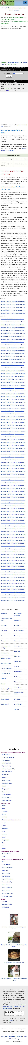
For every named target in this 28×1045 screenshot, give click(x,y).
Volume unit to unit (7, 893)
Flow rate (4, 817)
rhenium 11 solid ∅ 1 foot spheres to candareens (12, 376)
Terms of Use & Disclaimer (15, 1036)
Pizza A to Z (17, 625)
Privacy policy (4, 1036)
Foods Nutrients (6, 794)
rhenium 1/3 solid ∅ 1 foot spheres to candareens (13, 304)
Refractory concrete (5, 658)
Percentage (5, 828)
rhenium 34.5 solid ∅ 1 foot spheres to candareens (13, 511)
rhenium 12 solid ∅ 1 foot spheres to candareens (12, 382)
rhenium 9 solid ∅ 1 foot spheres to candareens (12, 365)
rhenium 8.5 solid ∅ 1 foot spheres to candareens (13, 362)
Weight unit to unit (7, 896)
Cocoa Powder (6, 864)
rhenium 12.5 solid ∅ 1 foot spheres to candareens (13, 385)
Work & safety (17, 661)
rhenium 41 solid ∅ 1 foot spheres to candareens (12, 549)
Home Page (4, 613)
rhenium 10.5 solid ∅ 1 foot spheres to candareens (13, 373)
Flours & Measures (7, 867)
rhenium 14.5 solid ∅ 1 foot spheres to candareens (13, 396)
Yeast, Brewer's (6, 884)
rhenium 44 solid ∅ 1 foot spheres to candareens (12, 566)
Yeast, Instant (6, 890)
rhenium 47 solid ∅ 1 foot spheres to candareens (12, 583)
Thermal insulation (5, 673)
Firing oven (17, 651)
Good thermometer (5, 694)
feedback (11, 1020)
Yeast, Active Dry (7, 882)
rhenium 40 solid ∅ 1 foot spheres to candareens (12, 543)
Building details (5, 653)
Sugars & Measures (7, 879)
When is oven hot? (18, 630)
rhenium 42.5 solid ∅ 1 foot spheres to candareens (13, 557)
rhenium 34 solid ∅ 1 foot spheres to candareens (12, 508)
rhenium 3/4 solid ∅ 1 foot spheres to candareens (13, 313)
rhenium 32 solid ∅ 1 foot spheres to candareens (12, 497)
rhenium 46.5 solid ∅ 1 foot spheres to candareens (13, 580)
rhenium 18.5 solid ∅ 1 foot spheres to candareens (13, 419)
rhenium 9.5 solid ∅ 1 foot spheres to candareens (13, 367)
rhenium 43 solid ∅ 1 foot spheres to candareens (12, 560)
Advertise (11, 1039)
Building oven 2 (5, 704)
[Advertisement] (14, 45)
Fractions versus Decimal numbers (11, 820)
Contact (25, 1036)
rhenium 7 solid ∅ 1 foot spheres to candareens (12, 353)
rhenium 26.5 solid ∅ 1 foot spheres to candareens (13, 465)
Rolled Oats (5, 774)
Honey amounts (6, 763)
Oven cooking (17, 641)
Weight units (5, 800)
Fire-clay (3, 683)
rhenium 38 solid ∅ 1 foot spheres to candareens (12, 531)
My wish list (17, 699)
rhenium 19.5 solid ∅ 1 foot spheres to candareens (13, 425)
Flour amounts (6, 760)
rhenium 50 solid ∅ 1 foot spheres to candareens (12, 600)
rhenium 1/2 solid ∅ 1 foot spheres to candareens (13, 307)
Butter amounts (6, 754)
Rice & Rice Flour (7, 771)
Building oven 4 (18, 687)
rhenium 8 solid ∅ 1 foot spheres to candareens (12, 359)
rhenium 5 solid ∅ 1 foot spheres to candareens (12, 342)
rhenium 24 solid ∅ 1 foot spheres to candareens (12, 451)
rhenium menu (22, 7)
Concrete (4, 901)
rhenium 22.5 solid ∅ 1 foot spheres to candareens (13, 442)
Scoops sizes (5, 791)
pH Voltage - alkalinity (8, 768)
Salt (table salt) (6, 876)
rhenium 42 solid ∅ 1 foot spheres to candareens (12, 554)
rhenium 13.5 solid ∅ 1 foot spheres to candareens (13, 390)
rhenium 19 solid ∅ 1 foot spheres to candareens (12, 422)
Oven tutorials (17, 620)
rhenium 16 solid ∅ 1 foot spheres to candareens (12, 405)
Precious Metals (6, 853)
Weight (4, 848)
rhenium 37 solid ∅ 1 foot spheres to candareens (12, 526)
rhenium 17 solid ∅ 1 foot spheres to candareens (12, 411)
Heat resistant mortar (6, 663)
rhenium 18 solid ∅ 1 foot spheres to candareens (12, 416)
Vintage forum (4, 641)
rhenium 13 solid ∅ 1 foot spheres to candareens (12, 388)
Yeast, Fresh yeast (7, 887)
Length (4, 822)
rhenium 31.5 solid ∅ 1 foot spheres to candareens (13, 494)
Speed (3, 837)
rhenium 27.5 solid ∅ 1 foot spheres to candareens (13, 471)
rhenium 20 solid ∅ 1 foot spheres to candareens (12, 428)
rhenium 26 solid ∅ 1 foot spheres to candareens (12, 462)
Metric (4, 825)
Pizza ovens (4, 625)
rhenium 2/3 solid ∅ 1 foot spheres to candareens (13, 310)
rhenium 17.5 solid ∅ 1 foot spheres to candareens (13, 413)
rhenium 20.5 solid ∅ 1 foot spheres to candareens (13, 431)
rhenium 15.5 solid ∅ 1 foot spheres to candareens (13, 402)
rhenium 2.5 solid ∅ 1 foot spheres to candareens (13, 327)
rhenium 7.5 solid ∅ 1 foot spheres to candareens (13, 356)
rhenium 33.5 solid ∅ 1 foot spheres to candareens (13, 505)
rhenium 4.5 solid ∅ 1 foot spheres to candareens (13, 339)
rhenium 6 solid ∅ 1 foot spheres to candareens (12, 347)
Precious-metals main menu (12, 7)
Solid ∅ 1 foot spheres (14, 10)
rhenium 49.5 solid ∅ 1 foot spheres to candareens (13, 597)
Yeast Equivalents (7, 783)
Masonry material (7, 904)
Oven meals (4, 635)
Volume (4, 845)
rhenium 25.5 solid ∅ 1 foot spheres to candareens (13, 459)
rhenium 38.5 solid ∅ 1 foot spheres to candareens (13, 534)
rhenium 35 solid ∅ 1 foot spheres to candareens (12, 514)
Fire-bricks (3, 678)
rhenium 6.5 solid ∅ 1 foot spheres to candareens (13, 350)
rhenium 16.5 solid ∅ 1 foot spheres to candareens (13, 408)
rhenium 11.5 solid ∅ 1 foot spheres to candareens (13, 379)
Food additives (18, 671)
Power (4, 831)
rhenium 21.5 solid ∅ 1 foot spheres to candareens (13, 436)
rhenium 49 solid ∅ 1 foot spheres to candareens (12, 595)
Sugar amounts (6, 780)
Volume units (5, 797)
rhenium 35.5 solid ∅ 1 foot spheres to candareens (13, 517)
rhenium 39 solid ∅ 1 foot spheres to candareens (12, 537)
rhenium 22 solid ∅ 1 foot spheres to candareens (12, 439)
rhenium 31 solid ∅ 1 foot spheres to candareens (12, 491)
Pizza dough (17, 635)
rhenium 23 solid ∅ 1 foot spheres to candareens (12, 445)
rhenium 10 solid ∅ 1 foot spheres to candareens (12, 370)
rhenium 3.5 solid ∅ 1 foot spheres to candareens (13, 333)
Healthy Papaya (18, 676)
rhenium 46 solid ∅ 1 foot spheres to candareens (12, 577)
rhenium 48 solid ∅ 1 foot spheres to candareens (12, 589)
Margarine (5, 870)
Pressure (4, 834)
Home (7, 3)
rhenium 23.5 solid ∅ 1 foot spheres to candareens (13, 448)
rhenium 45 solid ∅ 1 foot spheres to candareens (12, 572)
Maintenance (17, 656)
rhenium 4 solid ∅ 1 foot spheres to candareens (12, 336)
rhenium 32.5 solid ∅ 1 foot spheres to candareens (13, 500)
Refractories (5, 907)
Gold (3, 856)
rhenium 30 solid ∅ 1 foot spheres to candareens (12, 485)
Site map (16, 709)
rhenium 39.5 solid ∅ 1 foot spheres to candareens (13, 540)
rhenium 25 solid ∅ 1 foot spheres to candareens (12, 457)
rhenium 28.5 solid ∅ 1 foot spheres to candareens (13, 477)
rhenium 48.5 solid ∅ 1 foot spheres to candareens (13, 592)
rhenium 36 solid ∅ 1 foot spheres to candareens (12, 520)
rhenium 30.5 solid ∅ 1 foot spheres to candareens (13, 488)
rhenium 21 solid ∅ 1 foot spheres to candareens (12, 434)
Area (3, 808)
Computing (5, 811)
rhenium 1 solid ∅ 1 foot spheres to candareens (12, 319)
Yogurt (4, 786)
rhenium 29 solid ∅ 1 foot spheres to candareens (12, 480)
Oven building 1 (5, 699)
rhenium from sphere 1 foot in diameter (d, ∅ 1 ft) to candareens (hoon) (14, 1006)
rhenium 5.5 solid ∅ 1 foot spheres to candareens (13, 345)
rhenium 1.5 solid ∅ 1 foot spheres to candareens (13, 322)
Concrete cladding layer (7, 668)
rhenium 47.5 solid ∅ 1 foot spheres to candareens (13, 586)
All (11, 797)
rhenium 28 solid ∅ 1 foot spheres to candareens (12, 474)
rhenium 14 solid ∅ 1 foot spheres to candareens (12, 393)
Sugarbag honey (6, 766)
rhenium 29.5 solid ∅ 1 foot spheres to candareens (13, 482)
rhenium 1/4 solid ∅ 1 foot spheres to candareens (13, 301)
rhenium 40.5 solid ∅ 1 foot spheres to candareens (13, 546)
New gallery (4, 630)
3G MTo (16, 666)
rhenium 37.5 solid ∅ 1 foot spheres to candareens (13, 528)
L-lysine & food (18, 682)
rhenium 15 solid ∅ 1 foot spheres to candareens (12, 399)
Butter (3, 861)
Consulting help (18, 704)
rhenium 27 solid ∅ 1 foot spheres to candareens (12, 468)
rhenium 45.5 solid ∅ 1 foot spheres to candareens (13, 574)
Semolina (4, 777)
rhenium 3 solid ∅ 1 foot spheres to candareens (12, 330)
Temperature (5, 789)
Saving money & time (6, 689)
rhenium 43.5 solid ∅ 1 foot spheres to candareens (13, 563)
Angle (3, 805)
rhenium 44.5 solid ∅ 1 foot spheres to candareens (13, 569)
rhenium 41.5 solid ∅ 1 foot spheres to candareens (13, 551)
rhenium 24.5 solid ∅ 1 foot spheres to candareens (13, 454)
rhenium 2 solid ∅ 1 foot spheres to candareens (12, 324)
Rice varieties (6, 873)
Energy (4, 814)
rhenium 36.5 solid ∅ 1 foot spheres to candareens (13, 523)
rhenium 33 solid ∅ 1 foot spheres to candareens (12, 503)
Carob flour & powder (8, 757)
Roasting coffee (18, 646)
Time (3, 843)
